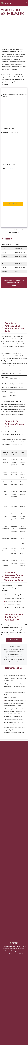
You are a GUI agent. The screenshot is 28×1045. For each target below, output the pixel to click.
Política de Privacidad (14, 953)
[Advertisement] (14, 33)
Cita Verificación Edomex (14, 640)
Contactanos (5, 953)
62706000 (11, 169)
